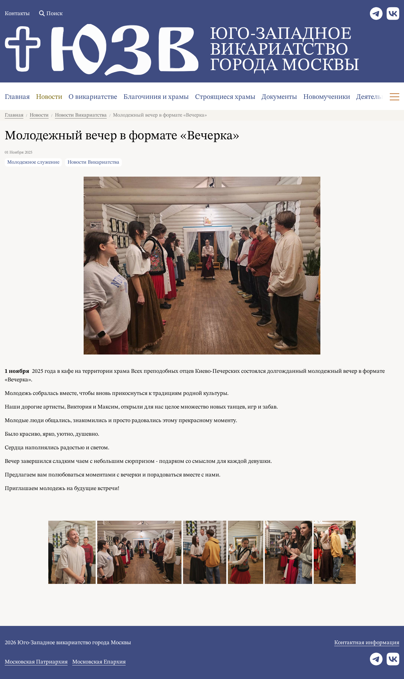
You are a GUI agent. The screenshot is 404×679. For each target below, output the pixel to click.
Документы (279, 97)
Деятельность (377, 97)
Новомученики (326, 97)
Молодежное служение (33, 162)
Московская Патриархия (36, 662)
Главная (17, 97)
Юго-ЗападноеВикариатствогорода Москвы (284, 50)
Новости (49, 97)
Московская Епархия (99, 662)
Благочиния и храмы (156, 97)
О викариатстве (92, 97)
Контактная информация (366, 643)
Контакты (17, 13)
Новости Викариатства (81, 115)
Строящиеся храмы (225, 97)
